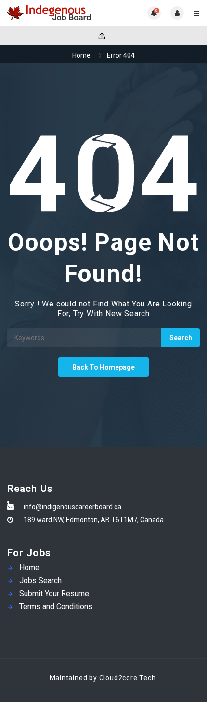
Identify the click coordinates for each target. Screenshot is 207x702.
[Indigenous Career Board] (55, 13)
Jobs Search (40, 580)
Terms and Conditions (55, 606)
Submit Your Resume (54, 593)
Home (81, 55)
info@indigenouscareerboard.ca (72, 507)
